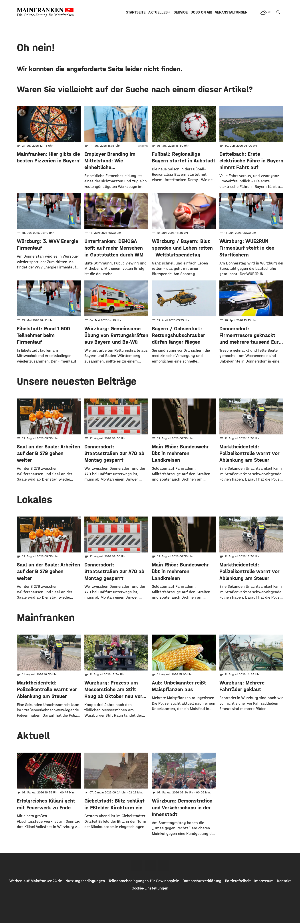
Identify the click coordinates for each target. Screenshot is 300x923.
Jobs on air (201, 12)
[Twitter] (150, 865)
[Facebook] (136, 865)
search (278, 12)
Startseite (135, 12)
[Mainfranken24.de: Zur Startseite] (45, 12)
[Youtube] (163, 865)
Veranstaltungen (231, 12)
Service (181, 12)
